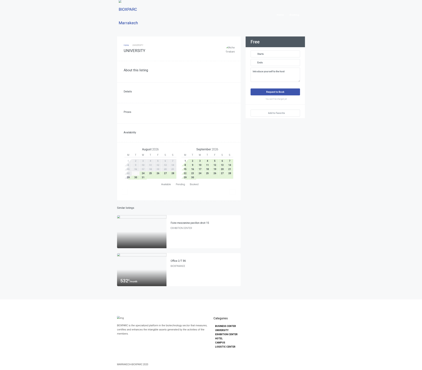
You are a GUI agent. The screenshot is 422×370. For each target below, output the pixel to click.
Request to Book (275, 92)
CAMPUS (220, 342)
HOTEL (219, 338)
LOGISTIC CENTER (225, 346)
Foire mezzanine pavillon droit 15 (190, 222)
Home (280, 15)
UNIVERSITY (221, 330)
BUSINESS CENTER (225, 326)
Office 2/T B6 (178, 260)
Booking (294, 15)
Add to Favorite (276, 113)
